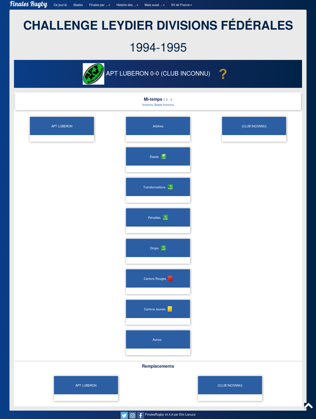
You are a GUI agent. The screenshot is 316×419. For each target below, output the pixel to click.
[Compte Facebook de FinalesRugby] (140, 415)
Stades (78, 5)
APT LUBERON (127, 73)
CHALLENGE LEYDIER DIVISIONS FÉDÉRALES (158, 24)
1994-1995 (158, 46)
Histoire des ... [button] (126, 5)
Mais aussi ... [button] (154, 5)
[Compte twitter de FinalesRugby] (124, 415)
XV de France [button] (180, 5)
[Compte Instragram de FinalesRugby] (132, 415)
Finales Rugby (28, 5)
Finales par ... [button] (98, 5)
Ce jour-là (60, 5)
